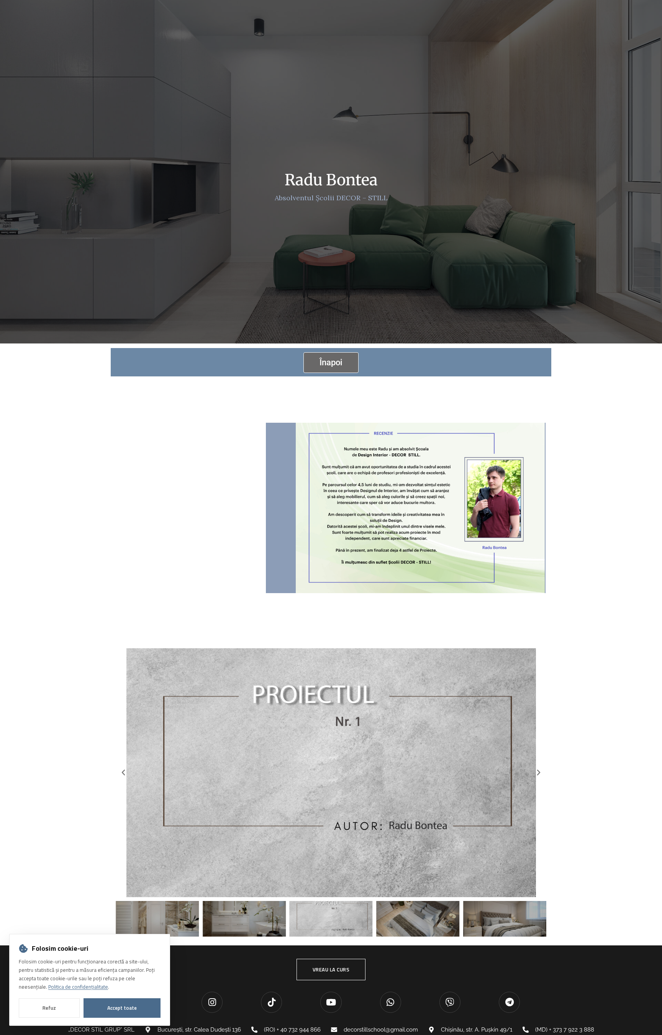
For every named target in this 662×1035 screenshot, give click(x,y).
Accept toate (122, 1008)
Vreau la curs (331, 969)
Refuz (49, 1008)
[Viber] (449, 1002)
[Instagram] (212, 1002)
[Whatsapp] (390, 1002)
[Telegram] (509, 1002)
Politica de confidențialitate (78, 987)
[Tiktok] (271, 1002)
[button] (123, 773)
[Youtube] (330, 1002)
